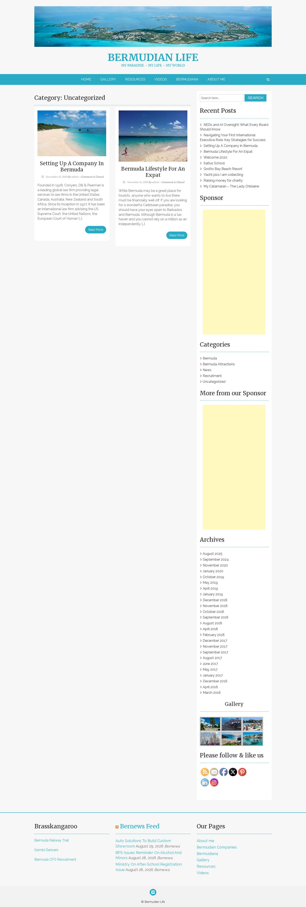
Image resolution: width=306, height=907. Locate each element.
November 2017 (215, 646)
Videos (160, 79)
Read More (95, 229)
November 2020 (215, 565)
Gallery (108, 79)
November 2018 (215, 606)
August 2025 (212, 554)
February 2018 (214, 635)
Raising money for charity (223, 180)
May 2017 (210, 670)
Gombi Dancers (46, 850)
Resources (135, 79)
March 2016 (212, 693)
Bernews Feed (139, 826)
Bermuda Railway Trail (51, 840)
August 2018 (212, 623)
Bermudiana (187, 79)
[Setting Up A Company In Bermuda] (71, 133)
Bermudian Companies (217, 847)
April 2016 (210, 687)
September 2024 (216, 559)
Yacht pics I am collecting (223, 175)
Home (86, 79)
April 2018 (210, 629)
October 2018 (213, 612)
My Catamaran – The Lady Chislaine (231, 186)
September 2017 (215, 652)
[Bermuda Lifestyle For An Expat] (153, 136)
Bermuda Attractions (219, 364)
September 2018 (215, 617)
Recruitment (212, 376)
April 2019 (210, 588)
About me (216, 79)
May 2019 (210, 583)
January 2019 (213, 594)
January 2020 (213, 571)
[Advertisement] (234, 272)
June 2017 (210, 664)
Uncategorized (214, 382)
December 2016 (215, 681)
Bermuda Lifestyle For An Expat (153, 172)
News (207, 370)
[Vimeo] (153, 892)
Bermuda (210, 358)
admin (74, 176)
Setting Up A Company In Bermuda (72, 166)
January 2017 (213, 675)
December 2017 (215, 641)
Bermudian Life (153, 57)
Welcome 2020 (215, 157)
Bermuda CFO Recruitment (55, 859)
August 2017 (212, 658)
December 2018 (215, 600)
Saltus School (214, 163)
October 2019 (213, 577)
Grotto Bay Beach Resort (223, 169)
